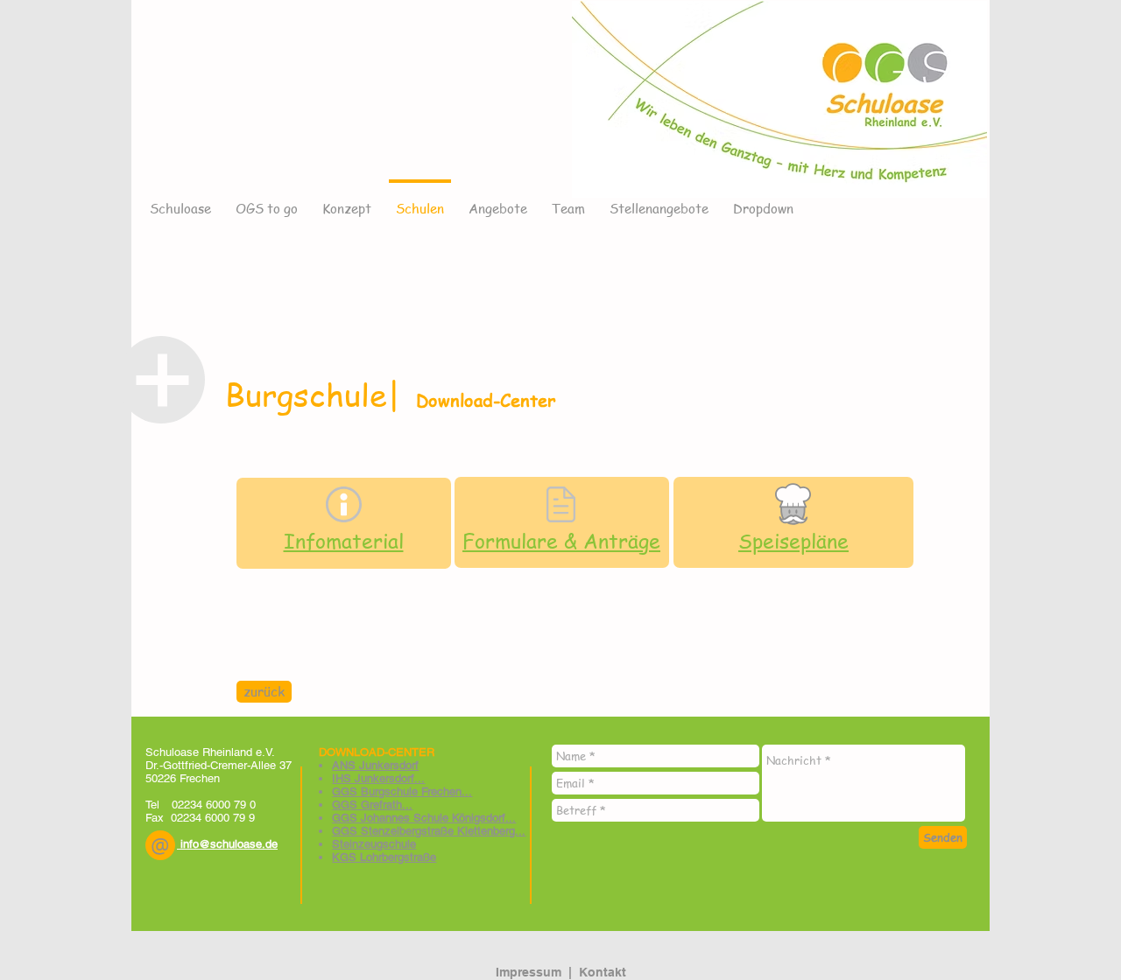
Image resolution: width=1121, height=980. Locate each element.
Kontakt (602, 972)
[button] (160, 845)
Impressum (528, 972)
